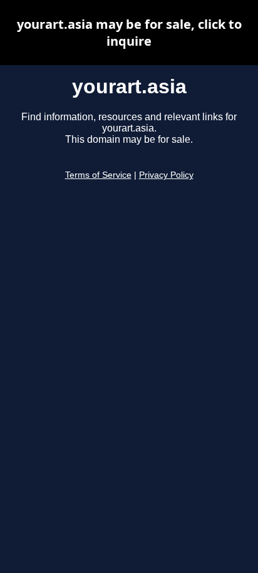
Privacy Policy (166, 175)
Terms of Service (98, 175)
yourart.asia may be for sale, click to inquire (129, 32)
